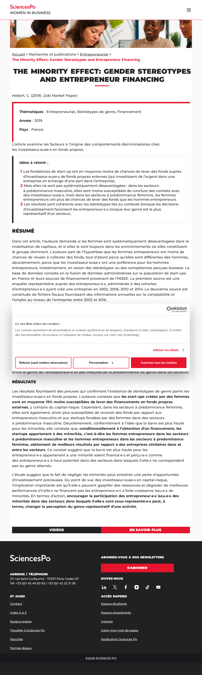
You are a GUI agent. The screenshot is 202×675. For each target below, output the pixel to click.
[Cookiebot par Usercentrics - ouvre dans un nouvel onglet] (169, 309)
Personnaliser (98, 362)
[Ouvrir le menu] (189, 10)
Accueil (18, 54)
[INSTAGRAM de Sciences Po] (136, 587)
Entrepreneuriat (94, 54)
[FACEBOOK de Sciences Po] (126, 587)
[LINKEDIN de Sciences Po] (104, 587)
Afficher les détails (166, 350)
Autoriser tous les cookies (159, 362)
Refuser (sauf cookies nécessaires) (43, 362)
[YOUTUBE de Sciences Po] (158, 587)
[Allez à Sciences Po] (30, 558)
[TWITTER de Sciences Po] (115, 587)
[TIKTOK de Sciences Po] (147, 587)
